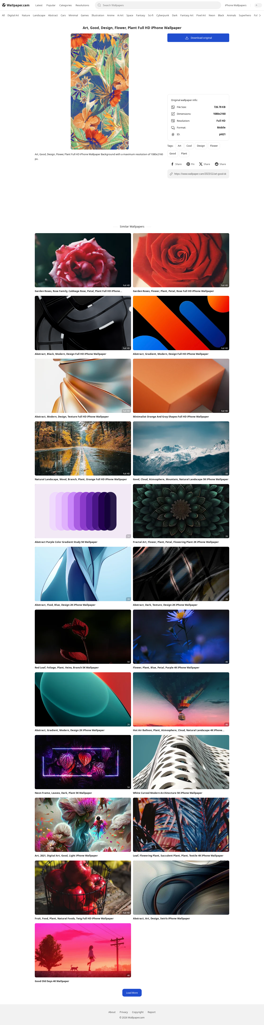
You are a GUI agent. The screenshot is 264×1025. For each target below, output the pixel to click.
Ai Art (120, 15)
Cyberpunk (162, 15)
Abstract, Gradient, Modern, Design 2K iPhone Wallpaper (70, 730)
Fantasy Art (186, 15)
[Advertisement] (248, 80)
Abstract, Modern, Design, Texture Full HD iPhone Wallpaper (72, 416)
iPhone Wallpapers (235, 5)
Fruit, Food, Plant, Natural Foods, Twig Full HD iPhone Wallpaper (74, 918)
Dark (174, 15)
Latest (39, 5)
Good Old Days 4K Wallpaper (52, 981)
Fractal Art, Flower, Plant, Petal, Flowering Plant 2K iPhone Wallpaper (176, 542)
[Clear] (216, 5)
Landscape (39, 15)
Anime (110, 15)
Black (221, 15)
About (112, 1012)
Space (129, 15)
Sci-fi (150, 15)
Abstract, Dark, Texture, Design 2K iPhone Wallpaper (165, 605)
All (3, 15)
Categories (65, 5)
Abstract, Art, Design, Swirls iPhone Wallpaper (161, 918)
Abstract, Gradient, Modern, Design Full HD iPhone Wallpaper (171, 354)
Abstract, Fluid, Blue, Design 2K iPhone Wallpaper (65, 605)
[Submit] (99, 5)
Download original (201, 37)
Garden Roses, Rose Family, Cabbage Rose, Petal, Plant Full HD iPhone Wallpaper (77, 291)
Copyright (138, 1012)
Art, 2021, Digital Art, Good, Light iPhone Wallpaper (66, 855)
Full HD (221, 120)
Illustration (98, 15)
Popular (50, 5)
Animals (231, 15)
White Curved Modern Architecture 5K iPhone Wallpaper (167, 793)
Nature (26, 15)
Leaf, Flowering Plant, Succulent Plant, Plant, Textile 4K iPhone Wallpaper (178, 855)
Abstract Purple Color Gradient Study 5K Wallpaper (66, 542)
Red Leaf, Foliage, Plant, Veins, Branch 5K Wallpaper (67, 667)
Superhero (245, 15)
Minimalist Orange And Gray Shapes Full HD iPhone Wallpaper (171, 416)
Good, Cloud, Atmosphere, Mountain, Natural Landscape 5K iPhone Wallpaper (180, 479)
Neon (212, 15)
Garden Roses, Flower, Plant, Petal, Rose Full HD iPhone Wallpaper (173, 291)
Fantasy (140, 15)
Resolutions (82, 5)
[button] (176, 164)
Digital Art (13, 15)
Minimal (73, 15)
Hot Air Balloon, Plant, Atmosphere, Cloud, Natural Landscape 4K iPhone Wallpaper (177, 730)
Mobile (221, 127)
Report (152, 1012)
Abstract (53, 15)
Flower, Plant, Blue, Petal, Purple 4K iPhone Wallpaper (166, 667)
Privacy (124, 1012)
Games (85, 15)
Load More (132, 992)
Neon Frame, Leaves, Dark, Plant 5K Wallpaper (63, 793)
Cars (63, 15)
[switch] (258, 5)
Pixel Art (201, 15)
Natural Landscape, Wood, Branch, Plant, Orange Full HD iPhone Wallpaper (81, 479)
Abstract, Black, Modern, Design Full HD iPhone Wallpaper (70, 354)
